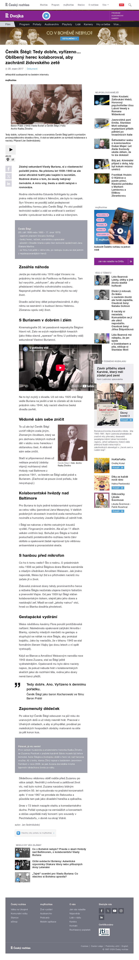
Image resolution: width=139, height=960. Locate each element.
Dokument (32, 69)
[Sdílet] (12, 160)
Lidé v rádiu (75, 917)
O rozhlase (94, 5)
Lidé (78, 24)
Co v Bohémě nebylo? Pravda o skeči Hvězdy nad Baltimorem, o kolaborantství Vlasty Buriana (59, 852)
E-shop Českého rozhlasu (110, 361)
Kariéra (73, 921)
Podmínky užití (112, 946)
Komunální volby (19, 913)
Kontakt (73, 925)
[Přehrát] (10, 150)
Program (55, 5)
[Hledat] (130, 5)
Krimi (99, 220)
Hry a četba (103, 24)
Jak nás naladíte (78, 909)
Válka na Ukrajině (19, 909)
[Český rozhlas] (17, 5)
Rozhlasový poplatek (80, 930)
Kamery (115, 18)
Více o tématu (103, 273)
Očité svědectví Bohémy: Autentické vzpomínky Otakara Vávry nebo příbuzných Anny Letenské (57, 864)
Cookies (84, 946)
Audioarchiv (117, 16)
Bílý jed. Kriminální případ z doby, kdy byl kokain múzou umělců (122, 165)
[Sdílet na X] (8, 176)
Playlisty (67, 24)
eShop (14, 921)
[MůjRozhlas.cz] (10, 80)
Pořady (37, 24)
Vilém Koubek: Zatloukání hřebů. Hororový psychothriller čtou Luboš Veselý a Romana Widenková (122, 105)
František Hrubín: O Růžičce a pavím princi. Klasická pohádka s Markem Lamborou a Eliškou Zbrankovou (122, 185)
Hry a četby (101, 215)
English (125, 946)
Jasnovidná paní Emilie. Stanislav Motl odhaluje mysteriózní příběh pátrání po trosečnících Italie (122, 127)
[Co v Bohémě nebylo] (69, 36)
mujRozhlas (68, 5)
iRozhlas (44, 5)
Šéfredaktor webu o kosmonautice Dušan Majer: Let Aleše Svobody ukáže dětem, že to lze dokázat (122, 147)
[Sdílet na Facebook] (8, 169)
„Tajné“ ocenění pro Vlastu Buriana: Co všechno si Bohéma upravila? (55, 875)
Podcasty (45, 917)
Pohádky (100, 225)
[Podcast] (7, 160)
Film (7, 24)
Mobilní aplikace (48, 921)
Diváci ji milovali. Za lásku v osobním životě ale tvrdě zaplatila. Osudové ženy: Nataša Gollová (122, 298)
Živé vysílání (101, 234)
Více (117, 24)
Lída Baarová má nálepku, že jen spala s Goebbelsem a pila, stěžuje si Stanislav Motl (122, 342)
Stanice (81, 5)
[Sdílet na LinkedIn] (8, 183)
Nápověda (75, 913)
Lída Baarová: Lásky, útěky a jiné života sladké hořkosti (122, 281)
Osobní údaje (97, 946)
